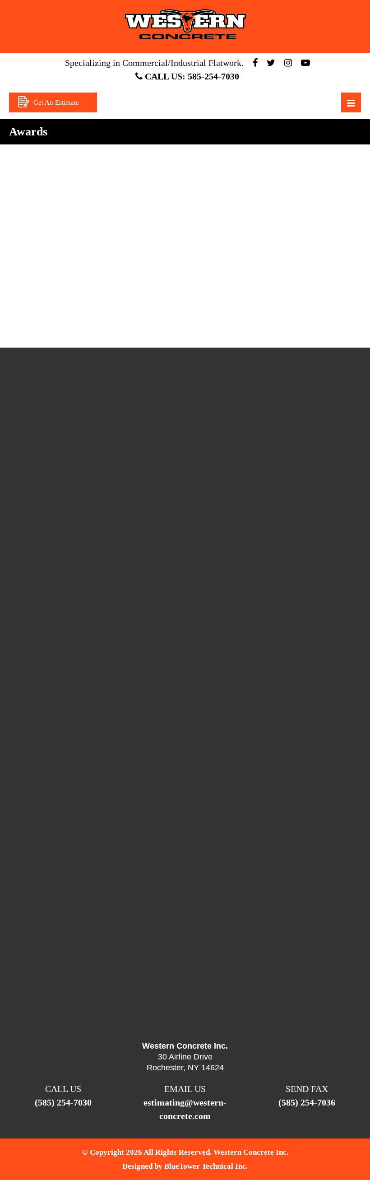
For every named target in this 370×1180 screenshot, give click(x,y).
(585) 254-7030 (63, 1102)
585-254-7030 (213, 76)
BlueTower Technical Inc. (206, 1166)
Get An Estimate (55, 102)
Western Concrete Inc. (250, 1152)
